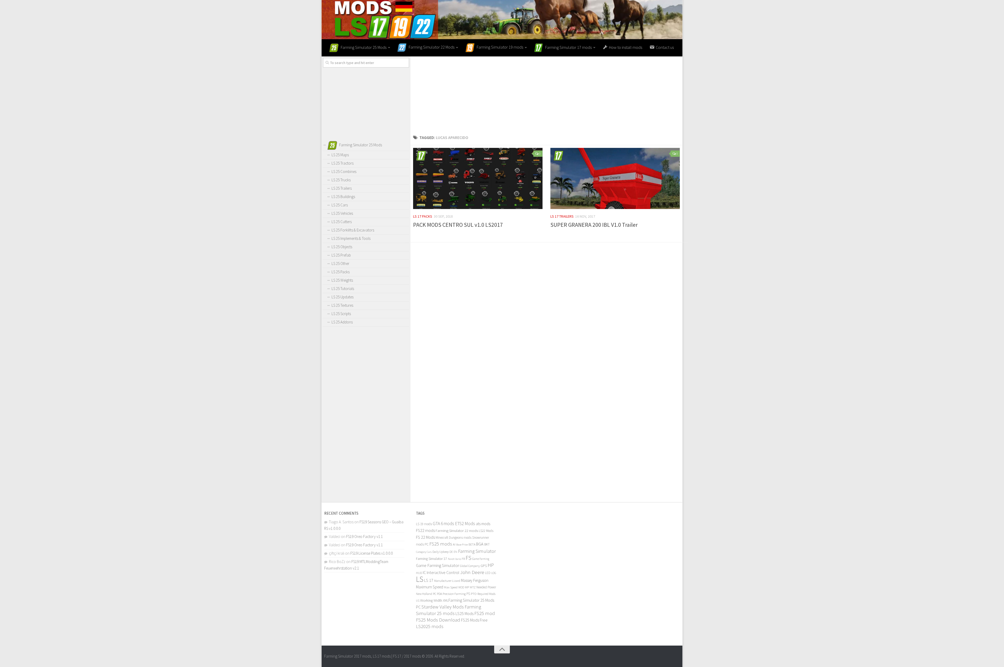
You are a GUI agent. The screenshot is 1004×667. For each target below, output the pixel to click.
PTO (474, 593)
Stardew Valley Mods (442, 607)
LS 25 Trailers (342, 188)
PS (468, 593)
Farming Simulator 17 (431, 558)
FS (468, 557)
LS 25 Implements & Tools (351, 238)
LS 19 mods (424, 524)
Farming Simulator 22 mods (457, 530)
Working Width (431, 600)
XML (445, 600)
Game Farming (480, 559)
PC (434, 594)
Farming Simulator (477, 551)
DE (451, 552)
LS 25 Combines (344, 171)
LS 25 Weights (342, 280)
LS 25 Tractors (342, 163)
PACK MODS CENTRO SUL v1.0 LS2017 (458, 224)
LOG (493, 573)
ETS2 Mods (465, 523)
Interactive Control (443, 572)
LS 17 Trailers (562, 216)
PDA (439, 594)
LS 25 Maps (340, 154)
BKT (487, 544)
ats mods (483, 523)
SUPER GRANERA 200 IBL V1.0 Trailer (594, 224)
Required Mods (486, 594)
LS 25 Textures (342, 305)
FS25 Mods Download (438, 620)
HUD (419, 573)
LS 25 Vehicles (342, 213)
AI (454, 544)
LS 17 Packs (422, 216)
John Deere (472, 572)
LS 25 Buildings (343, 196)
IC (424, 572)
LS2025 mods (429, 626)
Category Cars (424, 552)
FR (463, 559)
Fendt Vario (454, 559)
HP (491, 565)
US (417, 600)
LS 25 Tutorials (343, 288)
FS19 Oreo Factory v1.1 (364, 536)
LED (487, 573)
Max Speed (451, 587)
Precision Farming (454, 594)
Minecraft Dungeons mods (453, 537)
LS (419, 579)
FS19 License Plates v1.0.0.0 (371, 553)
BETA (472, 544)
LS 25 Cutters (342, 221)
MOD (461, 587)
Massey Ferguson (474, 580)
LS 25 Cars (340, 204)
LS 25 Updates (342, 296)
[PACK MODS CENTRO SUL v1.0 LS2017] (478, 178)
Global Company (470, 566)
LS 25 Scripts (341, 313)
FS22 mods (425, 530)
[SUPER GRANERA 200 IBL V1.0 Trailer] (615, 178)
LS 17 (428, 580)
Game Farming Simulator (437, 565)
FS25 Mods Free (474, 620)
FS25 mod (484, 613)
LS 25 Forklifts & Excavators (353, 230)
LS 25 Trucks (341, 179)
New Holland (424, 594)
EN (455, 552)
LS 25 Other (340, 263)
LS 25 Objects (342, 246)
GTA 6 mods (443, 523)
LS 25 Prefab (341, 255)
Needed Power (486, 587)
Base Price (462, 544)
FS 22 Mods (425, 537)
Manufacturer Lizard (447, 581)
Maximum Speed (429, 586)
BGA (479, 544)
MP (467, 587)
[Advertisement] (546, 93)
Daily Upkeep (440, 552)
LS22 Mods (486, 531)
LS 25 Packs (341, 271)
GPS (484, 566)
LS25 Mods (464, 613)
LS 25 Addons (342, 322)
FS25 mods (440, 544)
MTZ (473, 587)
